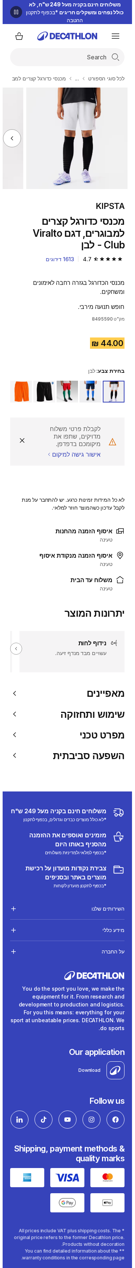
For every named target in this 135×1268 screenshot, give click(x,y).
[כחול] (88, 391)
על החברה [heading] (110, 951)
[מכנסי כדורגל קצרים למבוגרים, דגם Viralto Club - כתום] (74, 138)
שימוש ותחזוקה (90, 714)
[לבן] (111, 391)
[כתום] (18, 391)
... (74, 78)
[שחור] (41, 391)
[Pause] (14, 12)
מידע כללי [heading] (111, 930)
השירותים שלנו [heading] (105, 908)
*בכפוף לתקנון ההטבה (72, 12)
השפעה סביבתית (86, 755)
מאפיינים (103, 693)
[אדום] (65, 391)
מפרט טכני (99, 735)
